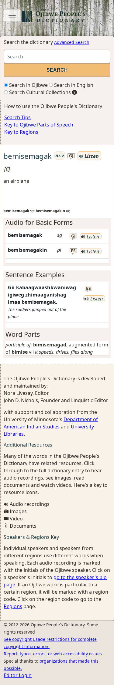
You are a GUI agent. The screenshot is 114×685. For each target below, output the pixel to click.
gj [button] (71, 156)
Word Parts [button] (22, 334)
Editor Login (18, 675)
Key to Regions (21, 132)
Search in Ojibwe (28, 85)
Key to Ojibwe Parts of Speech (38, 124)
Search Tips (17, 117)
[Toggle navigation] (12, 15)
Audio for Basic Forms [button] (39, 222)
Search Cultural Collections (39, 92)
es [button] (73, 251)
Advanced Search (71, 42)
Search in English (73, 85)
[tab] (57, 222)
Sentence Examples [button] (34, 274)
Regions (13, 606)
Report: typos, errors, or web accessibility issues (53, 654)
